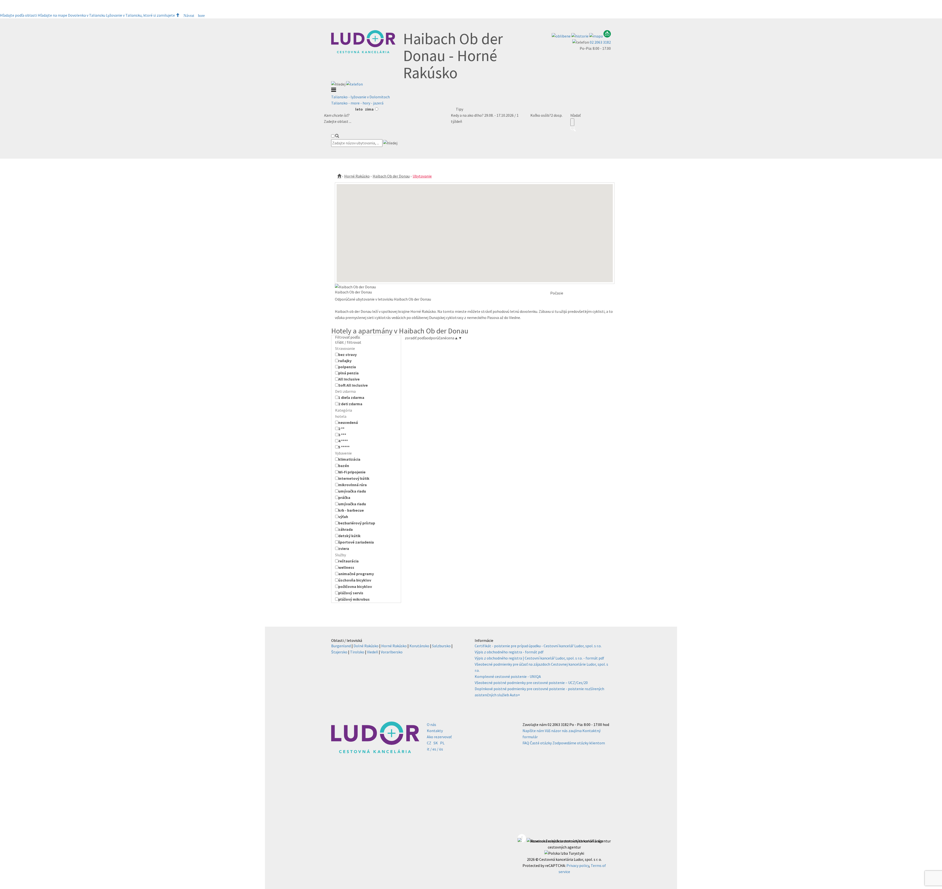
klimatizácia (349, 459)
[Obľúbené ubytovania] (561, 36)
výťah (343, 516)
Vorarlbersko (392, 651)
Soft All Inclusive (353, 385)
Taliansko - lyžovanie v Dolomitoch (360, 96)
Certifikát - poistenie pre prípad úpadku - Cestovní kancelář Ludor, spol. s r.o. (538, 645)
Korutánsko (419, 645)
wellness (346, 567)
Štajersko (339, 651)
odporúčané (436, 337)
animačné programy (356, 573)
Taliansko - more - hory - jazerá (357, 103)
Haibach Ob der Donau (391, 176)
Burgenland (341, 645)
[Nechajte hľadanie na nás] (607, 36)
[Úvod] (339, 176)
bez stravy (347, 354)
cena (452, 337)
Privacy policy (577, 865)
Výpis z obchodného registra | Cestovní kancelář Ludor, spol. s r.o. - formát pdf (539, 658)
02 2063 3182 (600, 42)
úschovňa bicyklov (354, 580)
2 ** (341, 428)
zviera (343, 548)
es (434, 749)
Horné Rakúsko (357, 176)
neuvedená (348, 422)
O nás (431, 724)
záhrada (345, 529)
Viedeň (372, 651)
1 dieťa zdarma (351, 397)
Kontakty (435, 730)
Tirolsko (357, 651)
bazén (343, 465)
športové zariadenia (356, 542)
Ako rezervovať (439, 736)
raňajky (345, 360)
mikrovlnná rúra (352, 484)
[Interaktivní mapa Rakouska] (596, 36)
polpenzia (347, 366)
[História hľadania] (580, 36)
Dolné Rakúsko (366, 645)
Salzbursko (441, 645)
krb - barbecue (351, 510)
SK (435, 742)
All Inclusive (349, 379)
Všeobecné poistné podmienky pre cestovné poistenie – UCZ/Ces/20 (531, 682)
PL (442, 742)
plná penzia (348, 372)
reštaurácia (348, 561)
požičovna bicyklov (355, 586)
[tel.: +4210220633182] (354, 84)
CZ (429, 742)
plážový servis (350, 592)
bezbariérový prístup (356, 523)
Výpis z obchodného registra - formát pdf (509, 651)
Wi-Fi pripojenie (352, 472)
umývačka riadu (352, 491)
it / (429, 749)
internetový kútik (353, 478)
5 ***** (344, 446)
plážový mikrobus (354, 599)
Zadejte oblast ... (337, 121)
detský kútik (349, 535)
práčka (344, 497)
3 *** (342, 434)
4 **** (343, 440)
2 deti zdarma (350, 403)
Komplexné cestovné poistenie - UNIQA (508, 676)
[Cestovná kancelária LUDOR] (363, 52)
